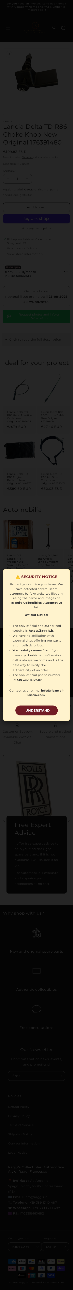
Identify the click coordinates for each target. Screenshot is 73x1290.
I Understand (37, 710)
